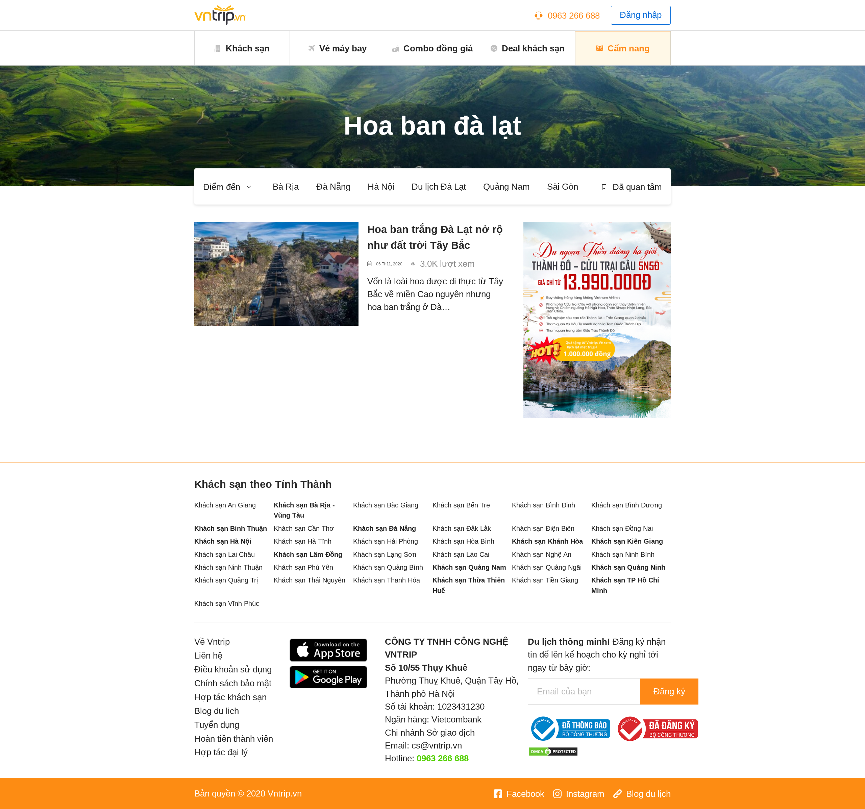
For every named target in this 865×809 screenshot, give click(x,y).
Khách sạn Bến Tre (461, 505)
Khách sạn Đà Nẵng (384, 528)
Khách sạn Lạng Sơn (384, 554)
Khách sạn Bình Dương (626, 505)
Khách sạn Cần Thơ (304, 528)
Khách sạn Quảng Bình (388, 567)
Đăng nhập (641, 15)
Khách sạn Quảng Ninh (628, 567)
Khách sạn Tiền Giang (545, 580)
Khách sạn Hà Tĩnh (302, 541)
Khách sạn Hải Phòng (385, 541)
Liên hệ (208, 655)
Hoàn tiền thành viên (233, 738)
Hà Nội (381, 186)
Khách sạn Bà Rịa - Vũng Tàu (304, 510)
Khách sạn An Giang (225, 505)
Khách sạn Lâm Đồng (308, 554)
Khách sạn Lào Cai (460, 554)
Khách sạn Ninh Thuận (228, 567)
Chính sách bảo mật (232, 683)
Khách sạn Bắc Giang (385, 505)
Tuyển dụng (216, 725)
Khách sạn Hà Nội (222, 541)
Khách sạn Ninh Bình (622, 554)
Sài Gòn (562, 186)
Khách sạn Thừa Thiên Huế (468, 585)
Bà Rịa (286, 186)
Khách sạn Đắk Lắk (461, 528)
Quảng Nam (506, 186)
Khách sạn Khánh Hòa (547, 541)
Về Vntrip (212, 641)
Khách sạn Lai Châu (224, 554)
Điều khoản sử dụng (233, 669)
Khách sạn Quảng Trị (226, 580)
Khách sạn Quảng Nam (469, 567)
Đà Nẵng (333, 186)
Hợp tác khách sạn (230, 697)
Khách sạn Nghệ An (541, 554)
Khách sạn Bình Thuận (230, 528)
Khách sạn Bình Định (543, 505)
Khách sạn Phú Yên (303, 567)
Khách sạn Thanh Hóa (386, 580)
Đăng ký (669, 691)
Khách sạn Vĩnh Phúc (226, 603)
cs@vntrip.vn (437, 745)
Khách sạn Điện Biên (543, 528)
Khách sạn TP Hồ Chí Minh (625, 585)
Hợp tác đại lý (221, 752)
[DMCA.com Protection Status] (553, 751)
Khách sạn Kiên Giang (627, 541)
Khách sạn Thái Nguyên (309, 580)
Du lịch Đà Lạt (439, 186)
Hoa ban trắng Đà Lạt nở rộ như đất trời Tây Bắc (435, 237)
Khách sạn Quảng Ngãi (547, 567)
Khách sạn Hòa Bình (463, 541)
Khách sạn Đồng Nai (622, 528)
